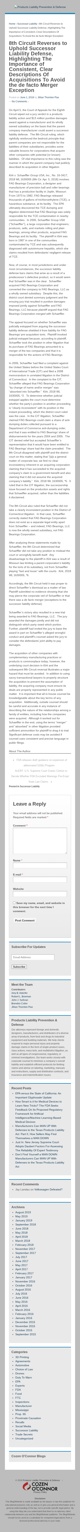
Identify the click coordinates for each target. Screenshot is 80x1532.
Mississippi (22, 1410)
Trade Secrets (24, 1434)
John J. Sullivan (19, 1000)
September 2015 (25, 1334)
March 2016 (22, 1309)
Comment (20, 825)
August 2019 (23, 1212)
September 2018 (25, 1224)
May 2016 (21, 1301)
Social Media (23, 1426)
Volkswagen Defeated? (48, 1189)
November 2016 (25, 1281)
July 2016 (21, 1293)
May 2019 (21, 1216)
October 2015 (23, 1330)
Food (18, 1393)
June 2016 (21, 1297)
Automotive (22, 1365)
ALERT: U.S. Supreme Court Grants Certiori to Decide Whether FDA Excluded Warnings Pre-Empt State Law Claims (40, 776)
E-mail (17, 874)
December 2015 (25, 1322)
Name (16, 860)
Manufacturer (23, 1405)
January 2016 (23, 1318)
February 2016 (24, 1313)
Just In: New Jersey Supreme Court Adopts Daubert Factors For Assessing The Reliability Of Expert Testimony (39, 1146)
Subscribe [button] (19, 966)
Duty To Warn (23, 1377)
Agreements (22, 1361)
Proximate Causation (28, 1418)
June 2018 (21, 1228)
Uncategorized (24, 1438)
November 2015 (25, 1326)
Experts (20, 1385)
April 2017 (21, 1269)
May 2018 (21, 1232)
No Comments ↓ (20, 101)
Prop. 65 (20, 1414)
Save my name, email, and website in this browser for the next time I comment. (39, 907)
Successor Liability (27, 23)
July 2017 (21, 1257)
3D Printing (22, 1357)
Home (12, 23)
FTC (18, 1397)
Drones (19, 1373)
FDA (18, 1389)
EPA (17, 1381)
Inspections (22, 1401)
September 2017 (25, 1252)
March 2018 (22, 1240)
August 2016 (23, 1289)
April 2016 (21, 1305)
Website (18, 888)
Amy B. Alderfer (19, 993)
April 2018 (21, 1236)
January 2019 (23, 1220)
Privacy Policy (40, 1492)
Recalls (19, 1422)
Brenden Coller (19, 1003)
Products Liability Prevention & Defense (41, 1480)
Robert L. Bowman (21, 996)
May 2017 (21, 1265)
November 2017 (25, 1248)
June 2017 (21, 1261)
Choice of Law (24, 1369)
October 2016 (23, 1285)
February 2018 (24, 1244)
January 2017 (23, 1277)
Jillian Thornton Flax (48, 97)
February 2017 (24, 1273)
